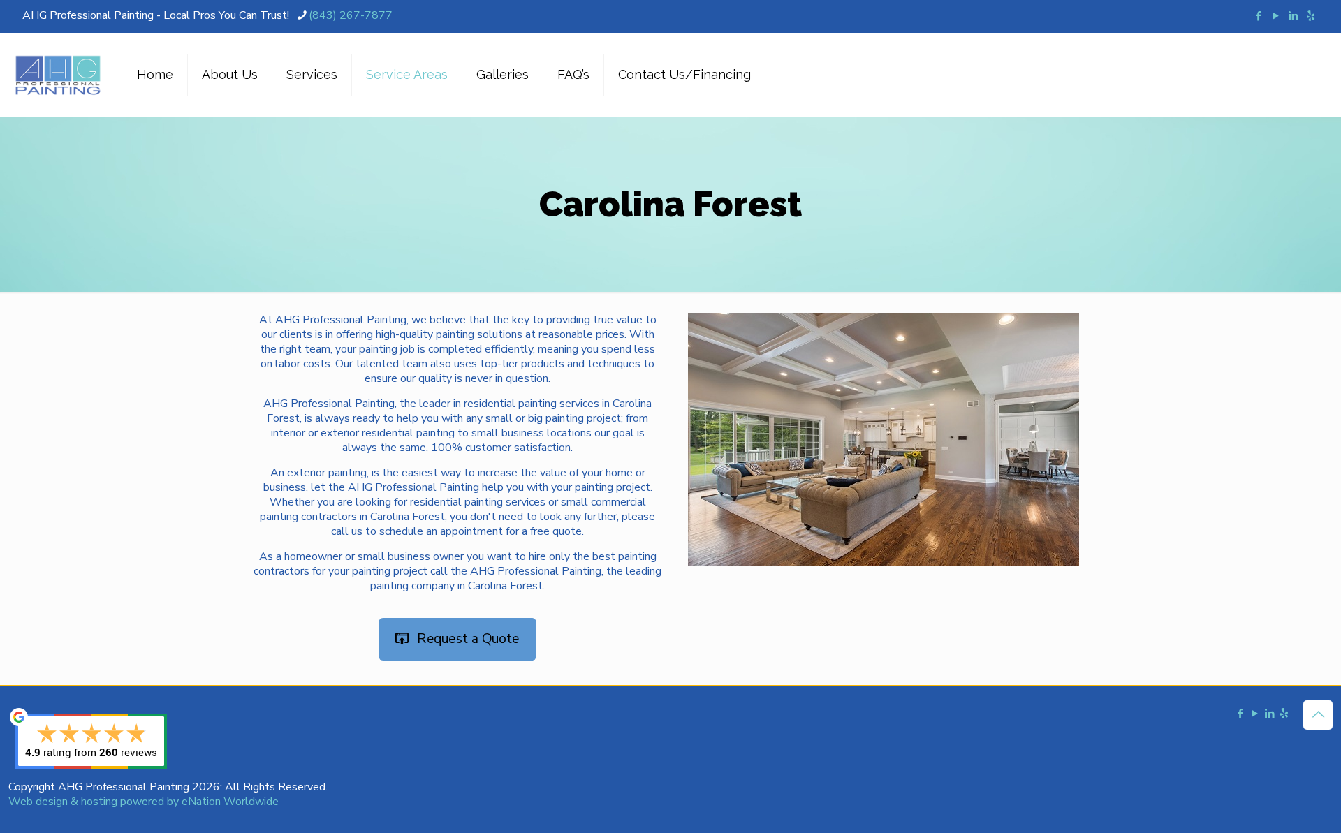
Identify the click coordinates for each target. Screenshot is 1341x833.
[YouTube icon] (1275, 16)
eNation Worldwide (230, 801)
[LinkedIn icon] (1293, 16)
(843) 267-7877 (351, 15)
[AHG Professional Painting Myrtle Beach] (58, 75)
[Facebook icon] (1258, 16)
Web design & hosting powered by (95, 801)
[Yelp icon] (1310, 16)
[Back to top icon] (1318, 715)
